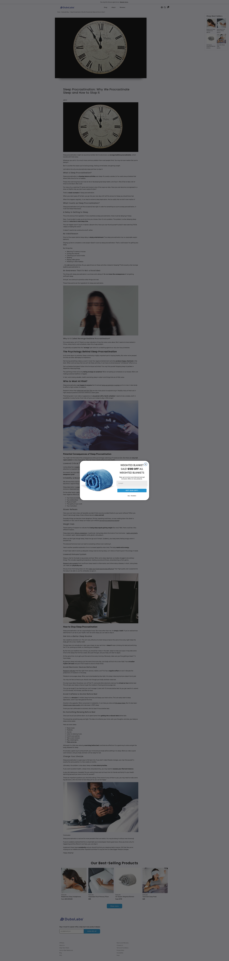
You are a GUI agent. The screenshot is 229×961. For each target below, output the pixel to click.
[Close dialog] (145, 464)
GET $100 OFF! (132, 490)
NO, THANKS (132, 495)
